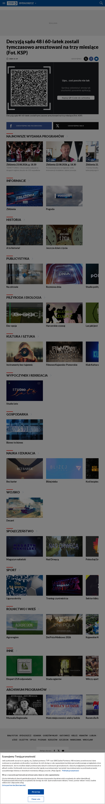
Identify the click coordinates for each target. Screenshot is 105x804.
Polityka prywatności (70, 771)
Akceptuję (36, 792)
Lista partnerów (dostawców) (13, 785)
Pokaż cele (36, 799)
